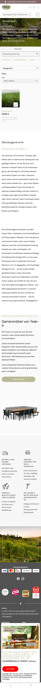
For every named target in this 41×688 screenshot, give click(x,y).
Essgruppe (6, 59)
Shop (10, 49)
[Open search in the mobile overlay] (16, 14)
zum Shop (10, 669)
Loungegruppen (20, 59)
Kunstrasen (7, 111)
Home (3, 49)
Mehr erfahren (19, 379)
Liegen (32, 59)
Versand (14, 117)
